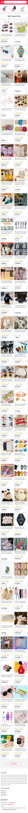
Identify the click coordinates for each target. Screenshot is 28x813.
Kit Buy (13, 802)
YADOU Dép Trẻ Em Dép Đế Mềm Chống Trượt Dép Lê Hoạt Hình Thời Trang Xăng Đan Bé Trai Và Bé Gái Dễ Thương (7, 749)
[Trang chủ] (2, 2)
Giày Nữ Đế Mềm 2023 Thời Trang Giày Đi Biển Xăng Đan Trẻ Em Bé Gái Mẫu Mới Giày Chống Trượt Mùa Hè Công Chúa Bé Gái (20, 725)
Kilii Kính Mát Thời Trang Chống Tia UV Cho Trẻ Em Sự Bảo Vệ (7, 380)
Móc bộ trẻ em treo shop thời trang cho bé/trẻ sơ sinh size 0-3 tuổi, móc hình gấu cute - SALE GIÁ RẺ (20, 331)
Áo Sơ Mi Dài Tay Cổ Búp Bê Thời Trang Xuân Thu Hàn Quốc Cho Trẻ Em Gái (20, 380)
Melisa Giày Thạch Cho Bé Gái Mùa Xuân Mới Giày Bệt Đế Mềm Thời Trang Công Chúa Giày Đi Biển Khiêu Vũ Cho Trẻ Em (7, 675)
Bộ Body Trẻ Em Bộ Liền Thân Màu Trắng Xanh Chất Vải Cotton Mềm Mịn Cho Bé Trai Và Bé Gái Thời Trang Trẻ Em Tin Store (7, 454)
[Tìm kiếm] (25, 2)
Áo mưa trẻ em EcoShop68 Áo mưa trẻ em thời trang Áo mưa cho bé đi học (7, 725)
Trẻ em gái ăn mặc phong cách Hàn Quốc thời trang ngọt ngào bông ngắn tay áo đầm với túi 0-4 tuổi (7, 528)
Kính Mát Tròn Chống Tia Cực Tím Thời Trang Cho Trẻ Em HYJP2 (20, 109)
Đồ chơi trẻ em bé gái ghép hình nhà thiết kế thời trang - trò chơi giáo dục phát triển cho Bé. (20, 183)
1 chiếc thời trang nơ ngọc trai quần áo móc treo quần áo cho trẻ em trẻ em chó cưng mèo (7, 109)
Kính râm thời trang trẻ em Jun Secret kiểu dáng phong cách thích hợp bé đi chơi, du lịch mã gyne (7, 59)
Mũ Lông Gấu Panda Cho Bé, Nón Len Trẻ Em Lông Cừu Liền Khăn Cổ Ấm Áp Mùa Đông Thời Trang (7, 503)
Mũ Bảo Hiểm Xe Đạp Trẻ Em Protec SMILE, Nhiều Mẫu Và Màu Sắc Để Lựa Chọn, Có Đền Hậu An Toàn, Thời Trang (6, 35)
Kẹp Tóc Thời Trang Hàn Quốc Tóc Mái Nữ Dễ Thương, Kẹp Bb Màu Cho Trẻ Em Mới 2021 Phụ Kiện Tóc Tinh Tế (20, 577)
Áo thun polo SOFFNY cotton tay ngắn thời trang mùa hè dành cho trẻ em (21, 478)
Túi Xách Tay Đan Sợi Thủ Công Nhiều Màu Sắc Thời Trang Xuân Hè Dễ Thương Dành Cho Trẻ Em (7, 134)
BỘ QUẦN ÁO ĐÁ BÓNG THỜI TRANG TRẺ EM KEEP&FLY (20, 84)
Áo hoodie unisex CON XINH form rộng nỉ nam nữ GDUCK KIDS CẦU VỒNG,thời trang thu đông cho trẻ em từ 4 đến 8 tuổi (21, 675)
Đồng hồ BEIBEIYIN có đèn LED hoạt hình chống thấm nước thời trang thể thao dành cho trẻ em (20, 355)
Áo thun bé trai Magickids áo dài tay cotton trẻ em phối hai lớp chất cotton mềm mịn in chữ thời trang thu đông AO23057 (7, 257)
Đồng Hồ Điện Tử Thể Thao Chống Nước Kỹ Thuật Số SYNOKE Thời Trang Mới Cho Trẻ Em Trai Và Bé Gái (21, 59)
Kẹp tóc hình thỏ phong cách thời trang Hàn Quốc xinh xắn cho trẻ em (7, 577)
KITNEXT (10, 804)
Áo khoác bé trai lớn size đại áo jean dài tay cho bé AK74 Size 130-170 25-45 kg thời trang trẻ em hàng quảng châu (7, 355)
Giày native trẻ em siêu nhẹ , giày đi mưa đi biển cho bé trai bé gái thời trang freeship (20, 257)
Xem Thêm (14, 763)
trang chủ (3, 790)
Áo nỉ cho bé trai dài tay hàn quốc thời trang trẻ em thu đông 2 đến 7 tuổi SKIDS (20, 134)
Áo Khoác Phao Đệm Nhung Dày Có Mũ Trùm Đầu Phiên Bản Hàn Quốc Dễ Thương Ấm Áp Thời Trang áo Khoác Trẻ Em (20, 503)
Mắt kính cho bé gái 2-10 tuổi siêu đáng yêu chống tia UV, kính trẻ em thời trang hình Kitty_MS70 (7, 478)
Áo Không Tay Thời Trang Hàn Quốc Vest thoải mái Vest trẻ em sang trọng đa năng (21, 158)
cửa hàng (3, 792)
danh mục (3, 794)
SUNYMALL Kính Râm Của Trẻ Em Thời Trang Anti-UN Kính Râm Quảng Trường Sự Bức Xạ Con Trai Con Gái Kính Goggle (7, 700)
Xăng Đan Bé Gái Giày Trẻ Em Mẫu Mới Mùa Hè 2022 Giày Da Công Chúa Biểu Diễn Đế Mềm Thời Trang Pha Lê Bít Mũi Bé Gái (21, 626)
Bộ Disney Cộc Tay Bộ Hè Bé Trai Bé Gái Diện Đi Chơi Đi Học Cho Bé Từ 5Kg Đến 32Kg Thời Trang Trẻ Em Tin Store (7, 183)
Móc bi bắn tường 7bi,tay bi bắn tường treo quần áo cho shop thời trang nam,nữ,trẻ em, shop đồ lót (7, 626)
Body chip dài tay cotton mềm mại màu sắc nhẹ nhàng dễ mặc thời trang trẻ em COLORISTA (6, 232)
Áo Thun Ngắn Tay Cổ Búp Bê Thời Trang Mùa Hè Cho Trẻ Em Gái (6, 404)
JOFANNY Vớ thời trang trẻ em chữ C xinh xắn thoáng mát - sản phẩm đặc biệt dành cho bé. (6, 208)
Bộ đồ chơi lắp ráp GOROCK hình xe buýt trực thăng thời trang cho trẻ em (20, 454)
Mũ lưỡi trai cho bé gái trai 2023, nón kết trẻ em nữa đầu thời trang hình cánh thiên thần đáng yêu (7, 429)
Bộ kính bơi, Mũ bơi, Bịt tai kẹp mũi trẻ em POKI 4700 (20, 404)
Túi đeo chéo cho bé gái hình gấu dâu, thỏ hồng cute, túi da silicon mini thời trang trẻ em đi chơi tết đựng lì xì (6, 158)
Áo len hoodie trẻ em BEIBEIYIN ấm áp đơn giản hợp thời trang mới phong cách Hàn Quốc (7, 306)
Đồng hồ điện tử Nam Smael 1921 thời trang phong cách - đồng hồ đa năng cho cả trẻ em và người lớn (20, 528)
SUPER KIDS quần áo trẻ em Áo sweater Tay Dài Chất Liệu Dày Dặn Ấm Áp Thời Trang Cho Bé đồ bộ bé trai (20, 429)
